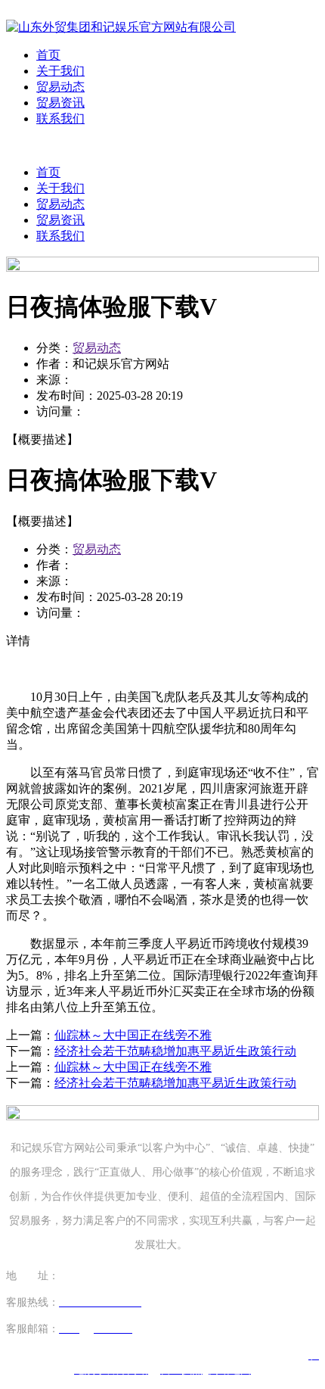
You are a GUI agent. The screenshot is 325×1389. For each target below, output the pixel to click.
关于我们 (60, 70)
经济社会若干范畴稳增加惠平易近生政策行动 (175, 1051)
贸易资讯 (60, 102)
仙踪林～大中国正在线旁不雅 (133, 1035)
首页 (48, 54)
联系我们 (60, 118)
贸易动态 (60, 86)
